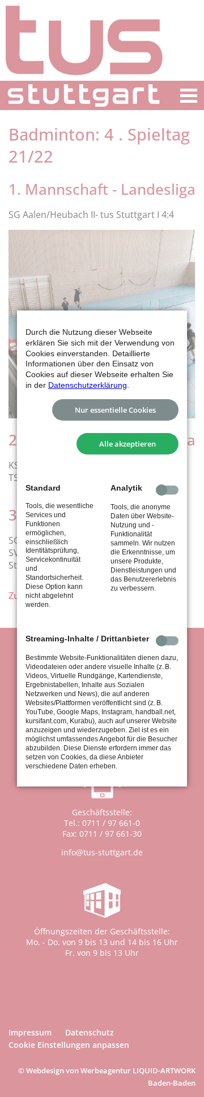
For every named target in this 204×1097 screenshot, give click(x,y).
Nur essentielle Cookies (115, 410)
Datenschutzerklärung (87, 385)
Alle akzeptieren (127, 444)
